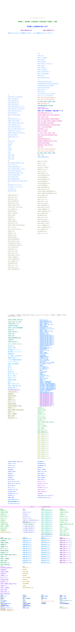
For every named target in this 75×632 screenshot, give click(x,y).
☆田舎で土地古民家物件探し (65, 603)
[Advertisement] (37, 19)
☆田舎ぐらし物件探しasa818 (5, 603)
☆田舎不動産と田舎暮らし (5, 605)
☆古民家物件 (43, 603)
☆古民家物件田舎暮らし (27, 605)
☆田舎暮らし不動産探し (27, 603)
